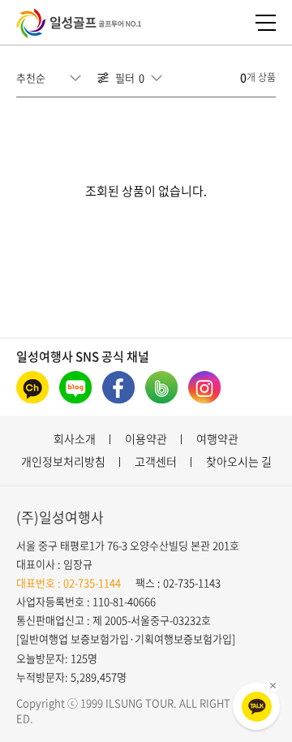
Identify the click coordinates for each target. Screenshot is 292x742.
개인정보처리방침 (63, 461)
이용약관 (146, 438)
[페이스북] (118, 387)
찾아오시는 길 (239, 461)
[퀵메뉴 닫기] (272, 686)
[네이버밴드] (161, 387)
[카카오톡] (257, 707)
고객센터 (156, 461)
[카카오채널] (32, 387)
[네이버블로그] (75, 387)
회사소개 (75, 438)
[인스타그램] (204, 387)
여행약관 (217, 438)
